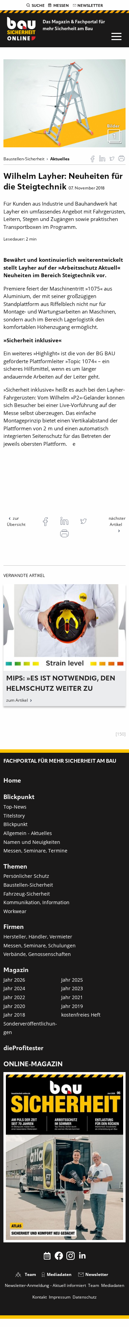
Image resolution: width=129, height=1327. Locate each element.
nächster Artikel (117, 521)
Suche (38, 6)
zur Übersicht (16, 521)
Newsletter (90, 6)
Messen (61, 6)
